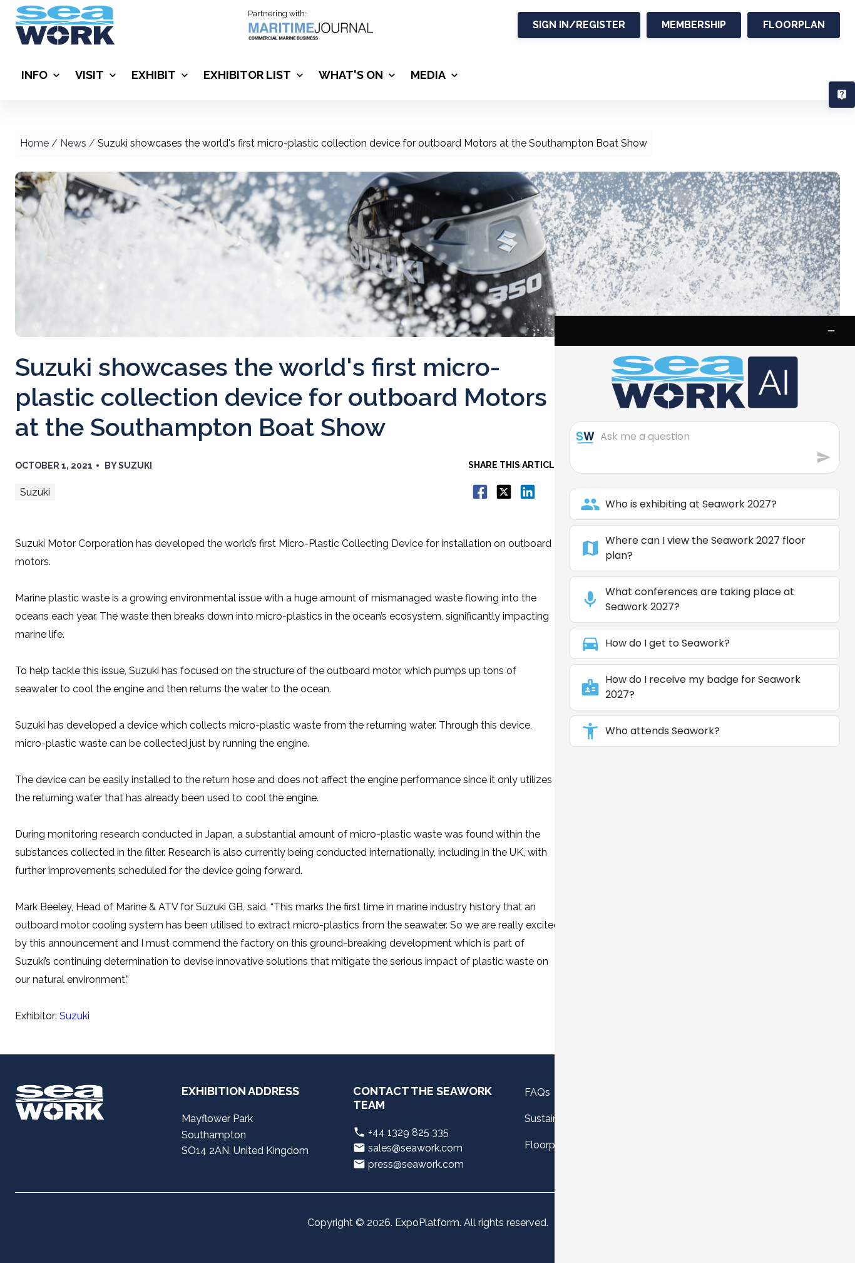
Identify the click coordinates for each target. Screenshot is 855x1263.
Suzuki (74, 1016)
